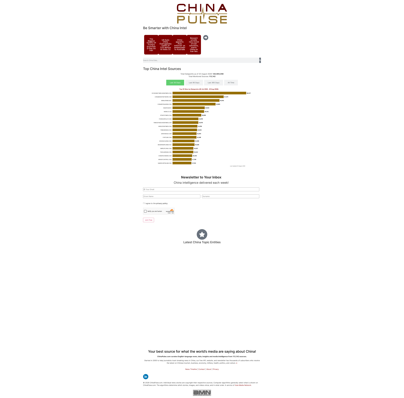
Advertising (155, 284)
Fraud (187, 301)
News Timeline (191, 369)
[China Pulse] (202, 13)
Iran (188, 253)
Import (189, 267)
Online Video (171, 271)
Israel (168, 296)
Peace (247, 296)
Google (161, 271)
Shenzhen (254, 290)
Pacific (181, 266)
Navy (243, 253)
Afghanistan (159, 296)
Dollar (248, 271)
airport (225, 253)
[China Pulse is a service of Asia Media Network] (202, 393)
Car (192, 301)
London (255, 271)
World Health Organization (184, 296)
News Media (208, 290)
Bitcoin (181, 253)
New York (192, 271)
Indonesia (237, 290)
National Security (207, 296)
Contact (201, 369)
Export (200, 261)
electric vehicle (212, 261)
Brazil (174, 284)
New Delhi (163, 253)
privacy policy (161, 203)
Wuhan (246, 301)
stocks (246, 290)
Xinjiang (228, 277)
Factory (241, 271)
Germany (166, 284)
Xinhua (181, 284)
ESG (238, 253)
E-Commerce (190, 261)
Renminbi (214, 267)
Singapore (238, 277)
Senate (182, 277)
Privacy (216, 369)
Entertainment (201, 267)
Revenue (249, 261)
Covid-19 (161, 260)
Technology (211, 252)
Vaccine (232, 271)
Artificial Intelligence (175, 290)
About (208, 369)
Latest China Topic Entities (202, 242)
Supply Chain (192, 290)
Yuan (175, 277)
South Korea (251, 267)
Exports (255, 301)
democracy (151, 271)
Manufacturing (209, 301)
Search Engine (169, 267)
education (252, 277)
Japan (209, 277)
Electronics (223, 296)
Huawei (233, 267)
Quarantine (178, 261)
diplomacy (204, 271)
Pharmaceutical (153, 267)
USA (239, 301)
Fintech (221, 290)
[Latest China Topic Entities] (202, 234)
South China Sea (219, 271)
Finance (236, 296)
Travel (182, 271)
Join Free (148, 220)
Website (168, 277)
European (221, 284)
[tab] (175, 82)
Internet (224, 266)
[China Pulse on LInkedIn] (145, 376)
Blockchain (252, 253)
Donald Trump (195, 277)
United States (232, 261)
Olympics (219, 277)
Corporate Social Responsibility (158, 301)
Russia (190, 284)
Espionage (179, 301)
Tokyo (233, 301)
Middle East (151, 253)
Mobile (240, 267)
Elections (149, 277)
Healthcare (236, 284)
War (228, 290)
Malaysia (173, 253)
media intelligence (154, 290)
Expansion (225, 301)
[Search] (260, 60)
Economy (205, 283)
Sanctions (249, 284)
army (232, 253)
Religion (159, 277)
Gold (197, 301)
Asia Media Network (243, 385)
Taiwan (195, 253)
